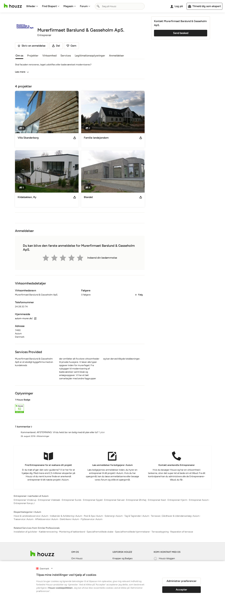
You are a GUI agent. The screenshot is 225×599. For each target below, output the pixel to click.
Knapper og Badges (122, 558)
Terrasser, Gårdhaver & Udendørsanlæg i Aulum (175, 516)
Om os (19, 55)
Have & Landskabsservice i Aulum (31, 516)
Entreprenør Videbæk (49, 500)
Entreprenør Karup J (24, 503)
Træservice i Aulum (23, 519)
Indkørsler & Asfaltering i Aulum (66, 516)
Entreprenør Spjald (92, 500)
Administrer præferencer (182, 581)
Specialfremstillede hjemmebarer (132, 531)
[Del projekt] (74, 137)
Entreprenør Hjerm (177, 500)
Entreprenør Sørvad (114, 500)
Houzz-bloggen (167, 558)
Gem (73, 45)
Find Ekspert (49, 6)
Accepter (181, 589)
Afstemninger (43, 436)
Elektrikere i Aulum (69, 519)
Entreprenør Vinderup (25, 500)
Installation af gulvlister (25, 531)
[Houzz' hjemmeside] (13, 5)
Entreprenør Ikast (157, 500)
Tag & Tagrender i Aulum (136, 516)
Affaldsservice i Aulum (46, 519)
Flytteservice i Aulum (91, 519)
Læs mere (20, 71)
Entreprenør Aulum (199, 500)
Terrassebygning (160, 531)
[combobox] (120, 6)
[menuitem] (32, 6)
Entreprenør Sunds (71, 500)
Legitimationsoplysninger (90, 55)
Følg (140, 294)
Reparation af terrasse (181, 531)
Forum (84, 6)
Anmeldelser (116, 55)
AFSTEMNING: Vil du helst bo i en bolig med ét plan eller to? (67, 432)
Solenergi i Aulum (114, 516)
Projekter (32, 55)
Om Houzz (77, 558)
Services (65, 55)
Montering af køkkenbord (72, 531)
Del (58, 45)
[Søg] (98, 6)
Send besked (180, 33)
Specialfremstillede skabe (100, 531)
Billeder (30, 6)
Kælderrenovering (48, 531)
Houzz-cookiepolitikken (60, 587)
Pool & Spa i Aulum (93, 516)
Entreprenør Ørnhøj (136, 500)
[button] (80, 406)
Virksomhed (49, 55)
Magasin (68, 6)
